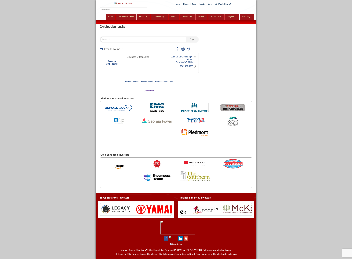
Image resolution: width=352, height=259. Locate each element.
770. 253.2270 (191, 250)
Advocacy (246, 17)
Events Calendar (147, 82)
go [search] (193, 39)
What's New (216, 17)
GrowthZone (194, 254)
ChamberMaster (220, 254)
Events (201, 17)
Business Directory (126, 17)
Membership (159, 17)
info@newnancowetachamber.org (216, 250)
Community (187, 17)
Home (110, 17)
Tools (173, 17)
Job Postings (168, 82)
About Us (143, 17)
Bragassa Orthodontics (138, 57)
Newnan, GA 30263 (164, 250)
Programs (231, 17)
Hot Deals (159, 82)
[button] (101, 49)
